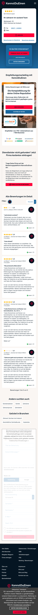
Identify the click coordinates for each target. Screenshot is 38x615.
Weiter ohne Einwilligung (19, 608)
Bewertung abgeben (28, 40)
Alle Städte (5, 548)
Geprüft (30, 228)
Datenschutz (22, 548)
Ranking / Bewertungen (26, 560)
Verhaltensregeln (24, 554)
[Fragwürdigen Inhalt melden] (33, 228)
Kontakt (4, 575)
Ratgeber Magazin (7, 554)
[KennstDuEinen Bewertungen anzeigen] (9, 201)
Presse (4, 569)
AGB (20, 551)
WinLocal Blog (22, 572)
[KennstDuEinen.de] (13, 3)
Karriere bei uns (23, 575)
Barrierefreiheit (6, 578)
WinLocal (21, 569)
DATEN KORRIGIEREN (19, 61)
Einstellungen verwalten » (22, 605)
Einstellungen (32, 548)
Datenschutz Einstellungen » (19, 441)
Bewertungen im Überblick (12, 40)
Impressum (21, 566)
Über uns (4, 566)
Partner (4, 572)
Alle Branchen (6, 551)
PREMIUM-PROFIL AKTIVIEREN (19, 53)
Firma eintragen (6, 557)
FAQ (20, 557)
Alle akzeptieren (19, 612)
